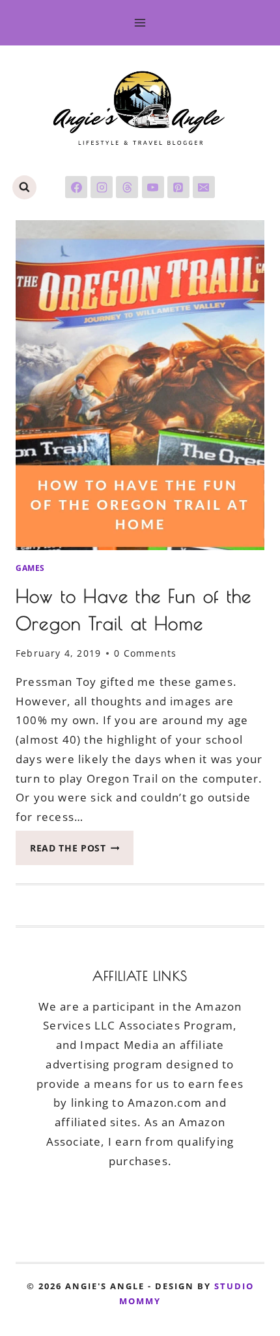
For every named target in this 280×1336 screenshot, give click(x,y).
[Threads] (127, 187)
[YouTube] (153, 187)
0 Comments (145, 653)
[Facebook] (76, 187)
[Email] (204, 187)
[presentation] (140, 385)
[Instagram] (102, 187)
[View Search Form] (24, 187)
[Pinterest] (178, 187)
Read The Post (81, 851)
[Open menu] (140, 22)
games (30, 567)
